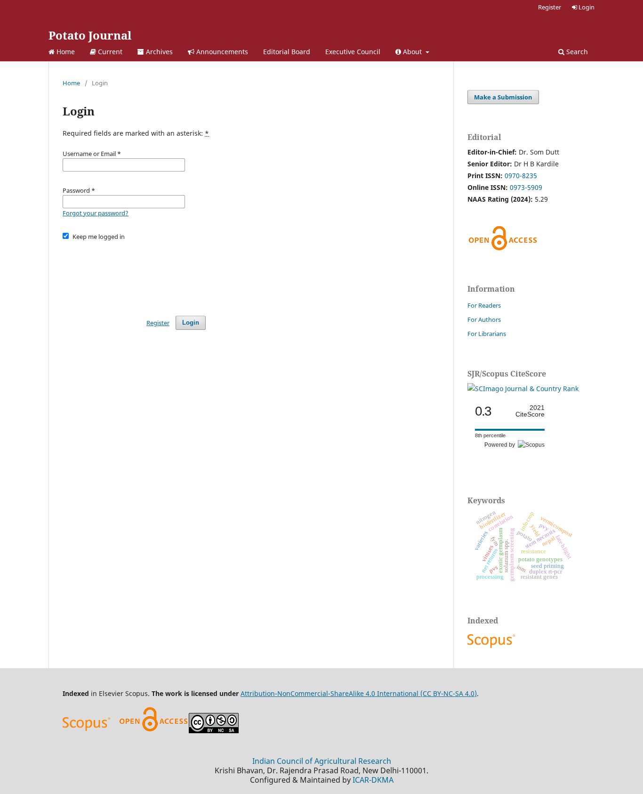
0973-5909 (526, 187)
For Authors (484, 319)
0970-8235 (521, 175)
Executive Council (352, 51)
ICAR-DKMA (373, 780)
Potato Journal (89, 35)
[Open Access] (153, 730)
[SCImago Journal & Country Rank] (523, 388)
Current (109, 51)
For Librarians (486, 333)
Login (586, 7)
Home (65, 51)
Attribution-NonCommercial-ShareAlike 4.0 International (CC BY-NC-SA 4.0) (359, 693)
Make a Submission (503, 97)
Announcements (221, 51)
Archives (158, 51)
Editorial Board (286, 51)
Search (576, 51)
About (412, 51)
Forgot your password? (96, 213)
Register (549, 7)
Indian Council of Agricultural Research (321, 761)
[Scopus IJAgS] (492, 647)
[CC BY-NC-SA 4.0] (214, 730)
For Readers (484, 305)
